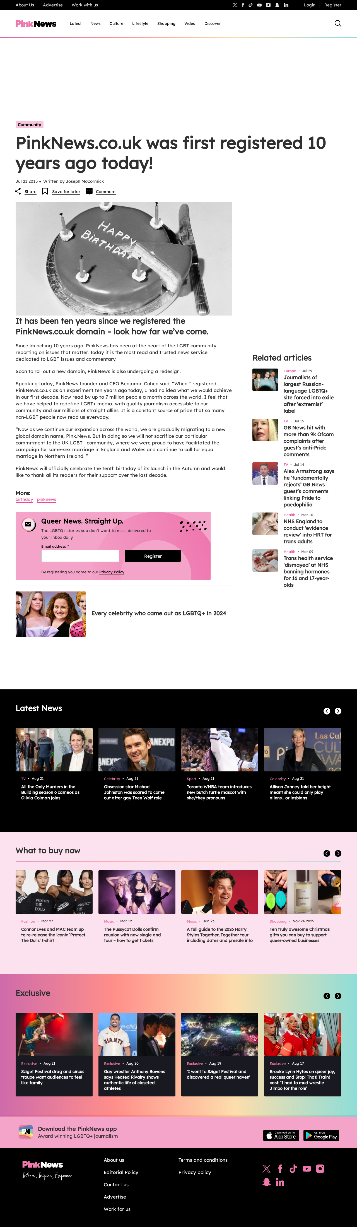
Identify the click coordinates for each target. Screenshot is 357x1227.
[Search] (338, 23)
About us (114, 1160)
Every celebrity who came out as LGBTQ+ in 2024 (158, 613)
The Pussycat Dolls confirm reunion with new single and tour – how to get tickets (132, 935)
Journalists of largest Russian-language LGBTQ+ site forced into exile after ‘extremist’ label (309, 394)
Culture (116, 23)
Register (332, 5)
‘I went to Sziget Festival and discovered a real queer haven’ (218, 1074)
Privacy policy (194, 1172)
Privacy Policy (111, 572)
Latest (75, 23)
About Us (25, 5)
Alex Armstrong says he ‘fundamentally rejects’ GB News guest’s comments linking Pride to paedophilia (309, 488)
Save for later (66, 191)
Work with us (85, 5)
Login (309, 5)
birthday (24, 499)
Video (190, 23)
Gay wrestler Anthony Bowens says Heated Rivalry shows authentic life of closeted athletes (134, 1080)
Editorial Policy (121, 1172)
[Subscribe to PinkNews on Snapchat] (266, 1183)
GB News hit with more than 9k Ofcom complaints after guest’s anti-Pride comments (309, 441)
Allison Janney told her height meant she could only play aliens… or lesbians (300, 792)
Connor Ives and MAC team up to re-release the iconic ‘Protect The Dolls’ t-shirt (53, 935)
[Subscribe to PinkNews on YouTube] (306, 1170)
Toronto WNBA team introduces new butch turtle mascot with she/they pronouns (219, 792)
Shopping (166, 23)
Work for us (117, 1209)
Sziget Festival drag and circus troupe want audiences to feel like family (52, 1077)
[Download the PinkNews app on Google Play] (321, 1135)
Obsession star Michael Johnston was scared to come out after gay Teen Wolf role (134, 792)
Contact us (116, 1184)
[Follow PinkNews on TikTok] (293, 1170)
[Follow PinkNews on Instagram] (320, 1170)
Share (31, 191)
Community (29, 124)
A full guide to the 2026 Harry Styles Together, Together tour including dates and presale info (220, 935)
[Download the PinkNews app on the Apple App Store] (281, 1135)
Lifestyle (140, 23)
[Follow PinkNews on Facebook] (280, 1170)
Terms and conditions (203, 1160)
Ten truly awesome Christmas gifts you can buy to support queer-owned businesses (300, 935)
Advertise (53, 5)
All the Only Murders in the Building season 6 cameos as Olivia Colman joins (50, 792)
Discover (212, 23)
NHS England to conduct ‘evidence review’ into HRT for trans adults (308, 531)
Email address (62, 546)
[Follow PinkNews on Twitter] (266, 1170)
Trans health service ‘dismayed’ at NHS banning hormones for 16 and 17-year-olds (308, 571)
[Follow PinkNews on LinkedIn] (286, 5)
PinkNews (46, 499)
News (95, 23)
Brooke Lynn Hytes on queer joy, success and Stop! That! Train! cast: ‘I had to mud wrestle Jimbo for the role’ (302, 1080)
